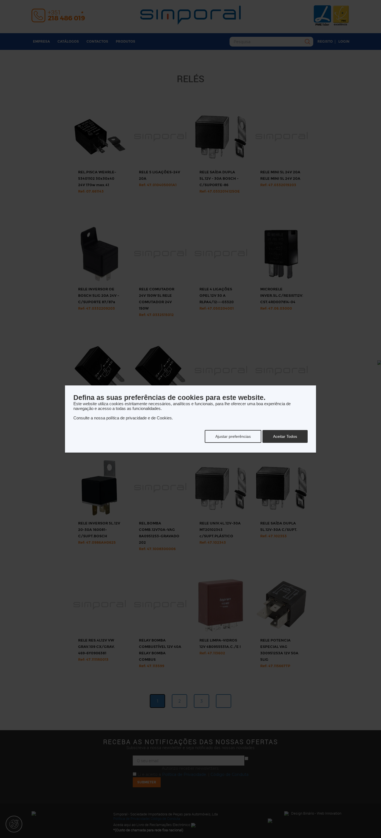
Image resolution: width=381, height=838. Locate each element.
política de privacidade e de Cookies (139, 418)
